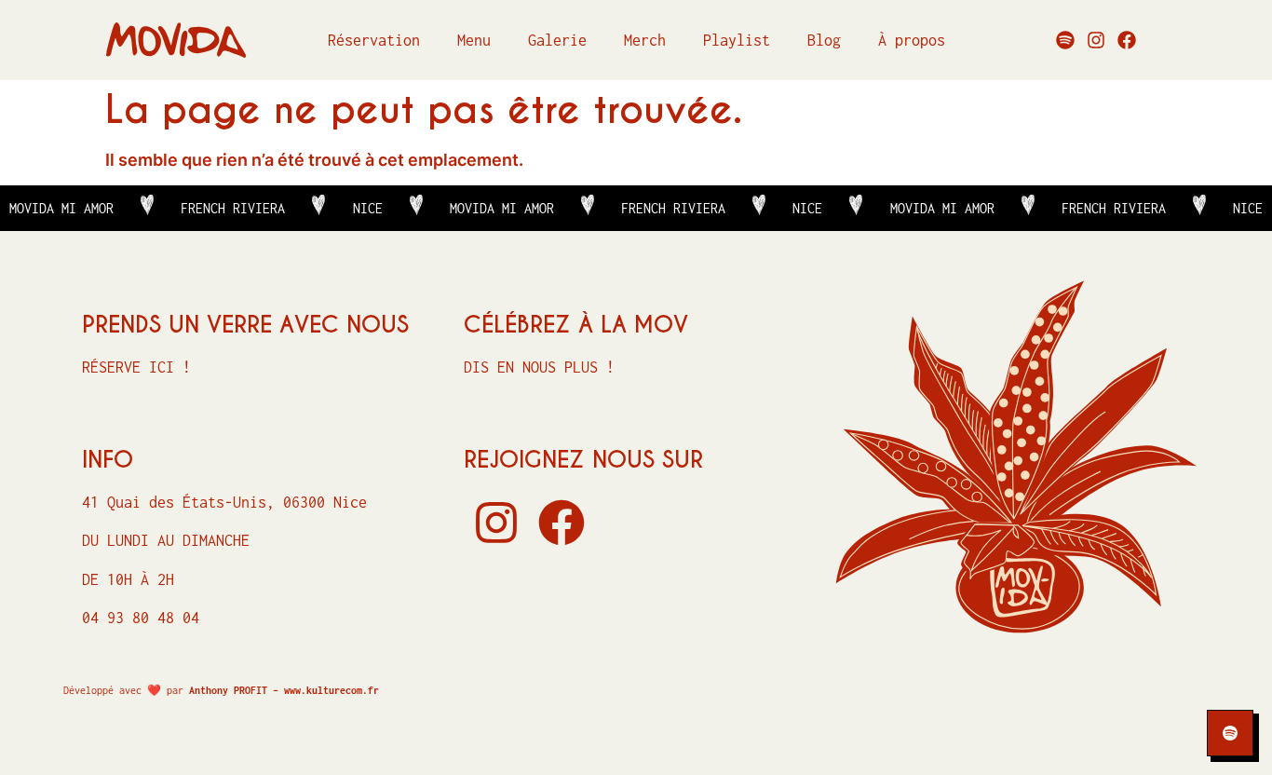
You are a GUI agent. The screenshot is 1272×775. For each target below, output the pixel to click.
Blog (824, 40)
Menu (474, 40)
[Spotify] (1065, 40)
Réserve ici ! (136, 367)
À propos (911, 40)
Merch (645, 40)
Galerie (557, 40)
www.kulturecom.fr (331, 690)
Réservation (374, 40)
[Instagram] (1096, 40)
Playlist (736, 40)
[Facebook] (1127, 40)
